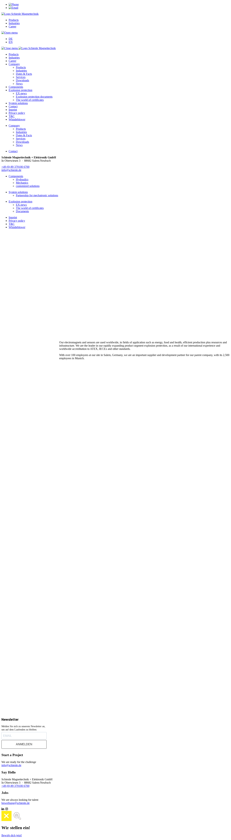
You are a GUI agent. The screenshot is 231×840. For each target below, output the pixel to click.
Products (14, 20)
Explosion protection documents (34, 96)
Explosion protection (20, 90)
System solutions (18, 103)
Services (20, 77)
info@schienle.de (11, 170)
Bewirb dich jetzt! (11, 835)
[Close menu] (10, 48)
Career (12, 26)
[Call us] (14, 4)
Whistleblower (17, 119)
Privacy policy (17, 112)
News (19, 83)
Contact (13, 106)
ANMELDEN (24, 744)
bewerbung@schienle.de (15, 803)
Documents (22, 211)
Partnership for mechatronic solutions (37, 195)
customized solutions (28, 185)
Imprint (13, 109)
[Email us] (13, 7)
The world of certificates (30, 99)
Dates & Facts (24, 73)
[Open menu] (9, 32)
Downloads (22, 80)
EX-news (21, 93)
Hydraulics (22, 179)
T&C (12, 116)
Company (14, 64)
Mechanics (22, 182)
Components (16, 86)
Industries (14, 23)
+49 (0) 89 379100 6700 (15, 166)
